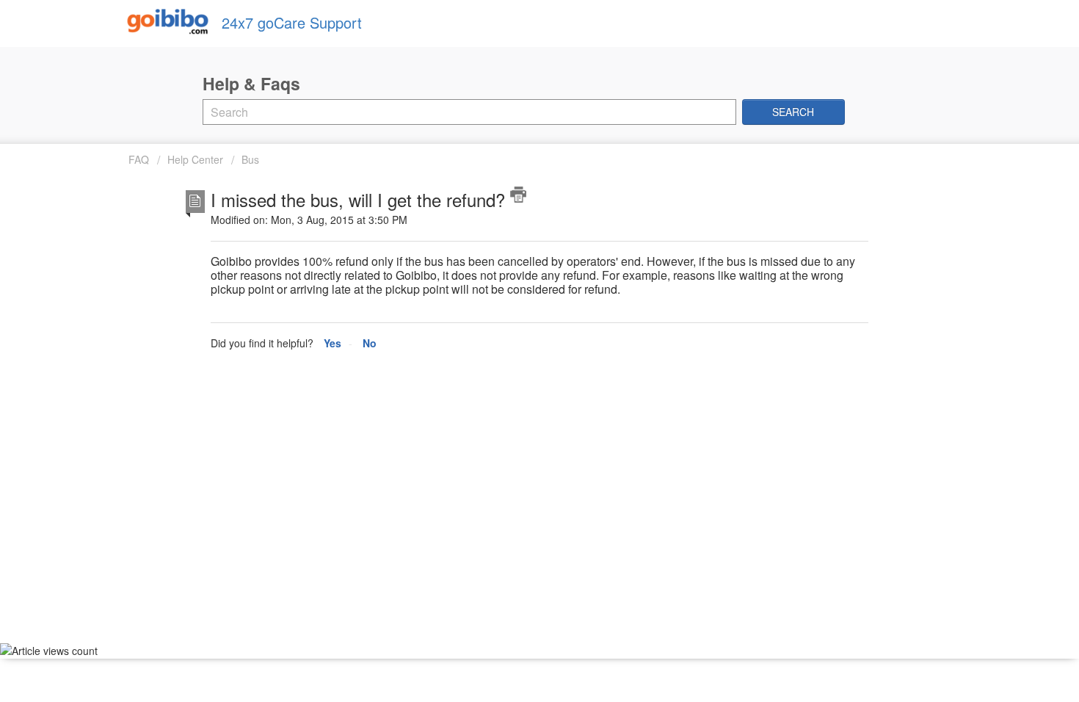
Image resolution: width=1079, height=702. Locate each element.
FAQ (140, 159)
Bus (250, 159)
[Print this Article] (518, 195)
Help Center (195, 159)
